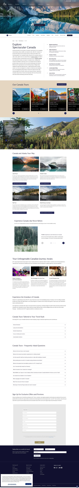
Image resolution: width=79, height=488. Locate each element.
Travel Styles (43, 35)
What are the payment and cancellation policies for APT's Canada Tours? (27, 363)
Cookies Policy (44, 485)
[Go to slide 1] (39, 113)
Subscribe (48, 4)
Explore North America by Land (19, 183)
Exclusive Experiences (17, 331)
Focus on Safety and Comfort (19, 334)
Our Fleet (14, 471)
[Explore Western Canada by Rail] (26, 193)
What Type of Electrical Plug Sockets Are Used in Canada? (24, 384)
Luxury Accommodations (18, 327)
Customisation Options (17, 337)
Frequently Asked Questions (29, 471)
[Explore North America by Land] (26, 164)
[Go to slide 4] (15, 140)
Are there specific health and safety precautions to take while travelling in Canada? (29, 357)
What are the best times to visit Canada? (21, 351)
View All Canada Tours (39, 25)
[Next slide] (65, 113)
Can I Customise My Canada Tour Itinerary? (21, 366)
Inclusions (29, 35)
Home (13, 40)
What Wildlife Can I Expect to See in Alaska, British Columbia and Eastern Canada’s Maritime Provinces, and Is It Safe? (36, 372)
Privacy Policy (52, 458)
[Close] (31, 475)
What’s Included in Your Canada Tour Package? (22, 369)
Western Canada (38, 58)
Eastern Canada (34, 56)
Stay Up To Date (62, 35)
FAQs (52, 35)
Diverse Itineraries (16, 324)
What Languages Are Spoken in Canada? (21, 378)
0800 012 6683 (68, 1)
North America (21, 40)
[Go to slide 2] (41, 113)
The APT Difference (15, 468)
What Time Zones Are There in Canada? (21, 381)
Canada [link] (26, 40)
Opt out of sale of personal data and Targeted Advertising (12, 484)
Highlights (37, 35)
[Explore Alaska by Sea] (53, 164)
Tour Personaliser (42, 474)
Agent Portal (41, 468)
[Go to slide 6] (19, 140)
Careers (41, 471)
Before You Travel (29, 465)
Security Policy (49, 485)
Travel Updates (28, 468)
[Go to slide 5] (17, 140)
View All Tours (70, 35)
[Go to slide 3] (13, 140)
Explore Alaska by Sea (45, 183)
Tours (33, 35)
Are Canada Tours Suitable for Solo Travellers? (22, 375)
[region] (17, 480)
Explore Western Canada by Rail (19, 212)
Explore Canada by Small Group (46, 212)
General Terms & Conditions (37, 485)
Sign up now (37, 455)
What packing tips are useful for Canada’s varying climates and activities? (27, 360)
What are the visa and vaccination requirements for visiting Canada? (26, 354)
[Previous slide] (14, 113)
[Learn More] (54, 467)
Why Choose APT (15, 465)
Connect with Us (42, 465)
